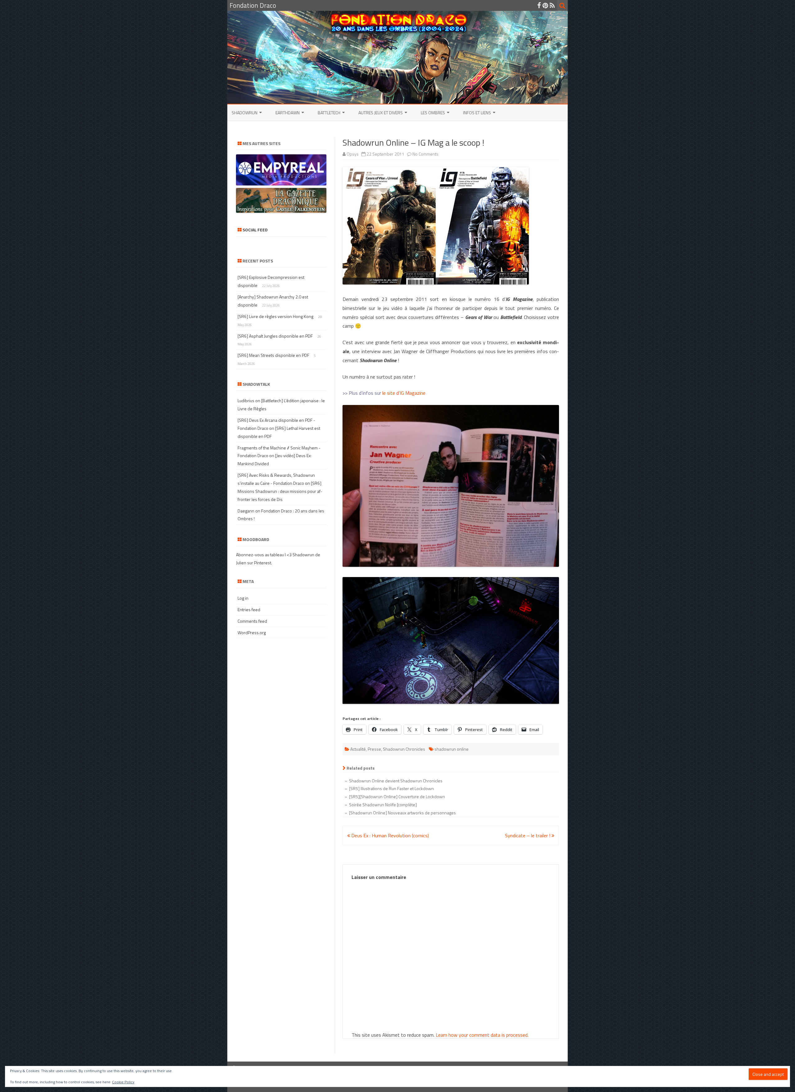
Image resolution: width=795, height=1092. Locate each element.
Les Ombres (433, 112)
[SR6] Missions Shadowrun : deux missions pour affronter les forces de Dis (280, 491)
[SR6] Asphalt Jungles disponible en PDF (275, 336)
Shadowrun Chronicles (404, 749)
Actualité (358, 749)
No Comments (425, 154)
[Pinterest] (545, 5)
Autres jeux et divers (380, 112)
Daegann (246, 510)
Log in (243, 598)
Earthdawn (287, 112)
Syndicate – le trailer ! (528, 835)
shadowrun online (451, 749)
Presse (374, 749)
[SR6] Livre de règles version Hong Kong (275, 316)
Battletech (329, 112)
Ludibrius (246, 400)
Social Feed (255, 229)
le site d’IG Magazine (403, 393)
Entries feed (249, 609)
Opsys (353, 154)
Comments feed (252, 621)
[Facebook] (539, 5)
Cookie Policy (123, 1082)
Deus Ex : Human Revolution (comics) (389, 835)
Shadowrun (244, 112)
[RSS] (552, 5)
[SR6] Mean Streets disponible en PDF (273, 355)
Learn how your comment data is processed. (482, 1035)
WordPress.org (252, 632)
